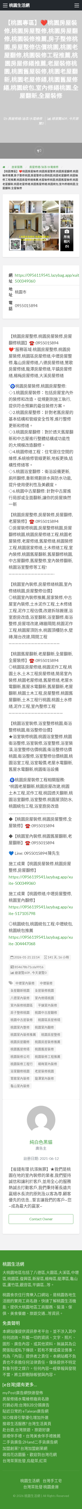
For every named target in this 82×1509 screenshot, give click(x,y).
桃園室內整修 (20, 1027)
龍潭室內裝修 (44, 1078)
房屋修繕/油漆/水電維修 (25, 118)
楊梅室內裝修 (47, 1064)
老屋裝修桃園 (44, 1071)
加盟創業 (36, 1448)
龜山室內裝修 (20, 1086)
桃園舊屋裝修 (44, 1049)
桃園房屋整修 (50, 1034)
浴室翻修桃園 (20, 1071)
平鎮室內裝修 (47, 1005)
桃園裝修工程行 (21, 1064)
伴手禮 (47, 1436)
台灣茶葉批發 (14, 1460)
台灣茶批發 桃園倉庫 (41, 1486)
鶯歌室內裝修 (20, 1078)
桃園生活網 (19, 5)
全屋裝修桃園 (44, 990)
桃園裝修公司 (20, 1056)
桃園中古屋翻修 (46, 1012)
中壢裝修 (46, 983)
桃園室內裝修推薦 (23, 1034)
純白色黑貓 (41, 1142)
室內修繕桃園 (44, 998)
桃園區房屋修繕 (49, 1020)
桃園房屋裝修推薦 (47, 1042)
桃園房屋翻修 (20, 1042)
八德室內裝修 (20, 998)
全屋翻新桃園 (20, 990)
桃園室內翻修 (44, 1027)
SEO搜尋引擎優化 (18, 1417)
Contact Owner (41, 1219)
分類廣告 (41, 1405)
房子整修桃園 (20, 1012)
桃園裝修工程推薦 (47, 1056)
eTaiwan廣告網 (36, 1411)
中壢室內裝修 (25, 983)
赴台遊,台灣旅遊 (17, 1429)
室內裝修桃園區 (21, 1005)
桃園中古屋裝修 (21, 1020)
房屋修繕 (10, 1398)
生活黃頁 (43, 1423)
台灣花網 (49, 1454)
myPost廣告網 (15, 1392)
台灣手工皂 (52, 1480)
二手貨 (40, 1442)
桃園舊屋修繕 (20, 1049)
